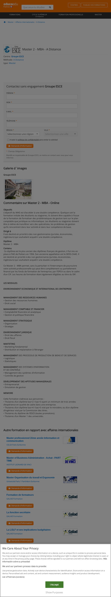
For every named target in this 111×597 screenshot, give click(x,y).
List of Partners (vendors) (13, 577)
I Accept (54, 584)
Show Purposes (54, 592)
